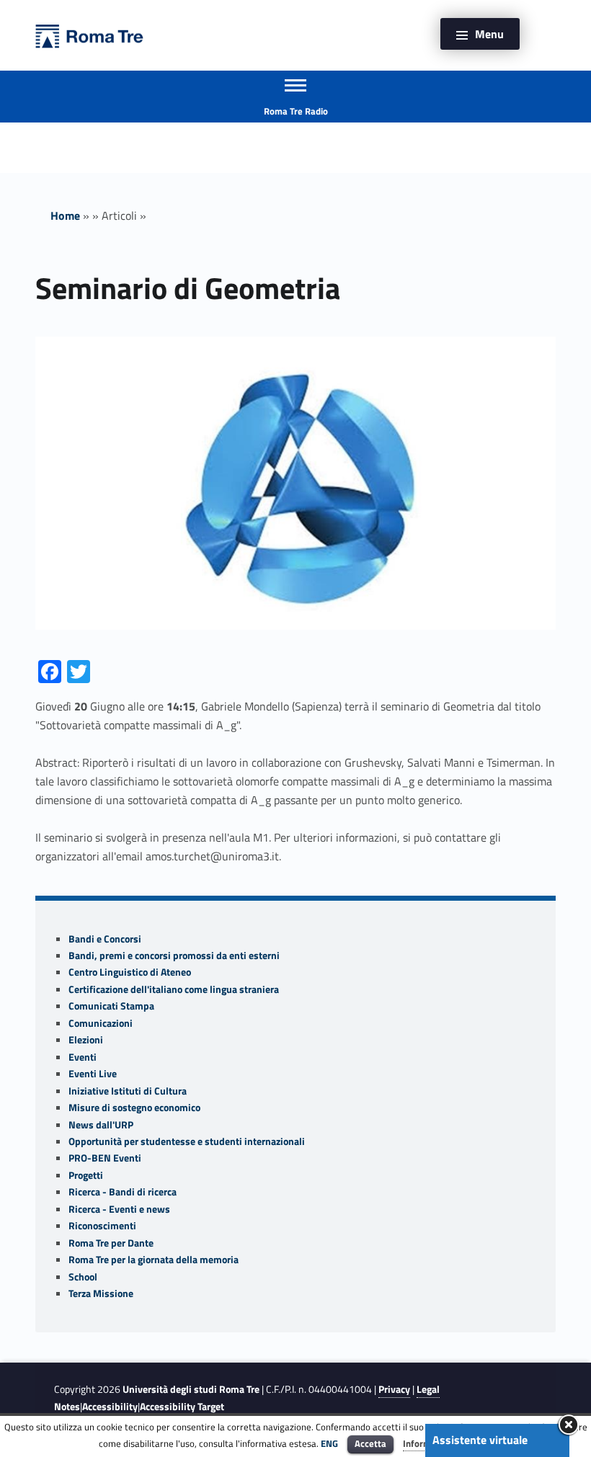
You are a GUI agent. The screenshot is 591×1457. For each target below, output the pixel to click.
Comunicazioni (100, 1023)
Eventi (82, 1057)
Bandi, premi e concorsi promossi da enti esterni (174, 955)
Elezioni (85, 1040)
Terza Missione (100, 1293)
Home (65, 215)
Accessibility (110, 1406)
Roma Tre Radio (296, 111)
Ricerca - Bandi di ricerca (122, 1192)
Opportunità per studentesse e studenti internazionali (186, 1141)
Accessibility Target (182, 1406)
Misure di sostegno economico (134, 1107)
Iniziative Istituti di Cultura (127, 1091)
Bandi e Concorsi (104, 939)
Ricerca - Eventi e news (119, 1209)
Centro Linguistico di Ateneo (129, 972)
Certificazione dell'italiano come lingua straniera (173, 989)
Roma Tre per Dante (111, 1243)
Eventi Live (92, 1074)
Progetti (85, 1175)
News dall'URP (100, 1125)
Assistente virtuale (480, 1439)
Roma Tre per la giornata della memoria (153, 1259)
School (82, 1277)
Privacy (394, 1389)
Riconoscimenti (102, 1226)
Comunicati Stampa (111, 1006)
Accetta (370, 1443)
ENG (329, 1443)
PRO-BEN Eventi (104, 1158)
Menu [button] (489, 34)
